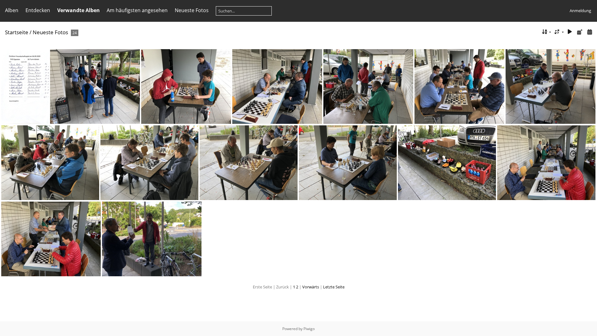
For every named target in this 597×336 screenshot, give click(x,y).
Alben (11, 10)
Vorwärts (310, 287)
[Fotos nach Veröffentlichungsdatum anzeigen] (579, 32)
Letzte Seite (334, 287)
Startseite (16, 32)
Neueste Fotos (192, 10)
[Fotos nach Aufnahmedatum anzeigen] (589, 32)
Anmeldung (580, 10)
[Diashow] (570, 32)
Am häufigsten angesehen (137, 10)
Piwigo (309, 328)
